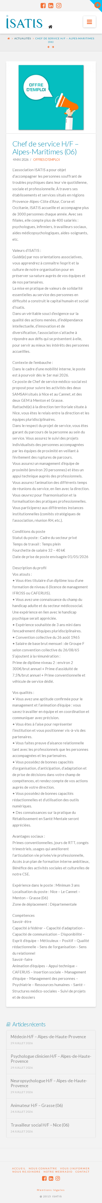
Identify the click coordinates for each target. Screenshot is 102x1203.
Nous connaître (43, 1168)
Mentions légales (51, 1189)
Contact (83, 1171)
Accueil (19, 1168)
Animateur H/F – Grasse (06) (37, 1105)
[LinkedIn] (50, 5)
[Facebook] (43, 5)
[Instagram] (58, 5)
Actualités (22, 38)
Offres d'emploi (46, 160)
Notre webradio (58, 1171)
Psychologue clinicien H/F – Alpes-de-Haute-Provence (51, 1059)
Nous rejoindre (26, 1171)
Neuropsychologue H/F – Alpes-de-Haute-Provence (49, 1083)
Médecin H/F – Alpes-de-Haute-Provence (48, 1037)
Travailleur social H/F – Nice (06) (40, 1125)
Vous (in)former (75, 1168)
